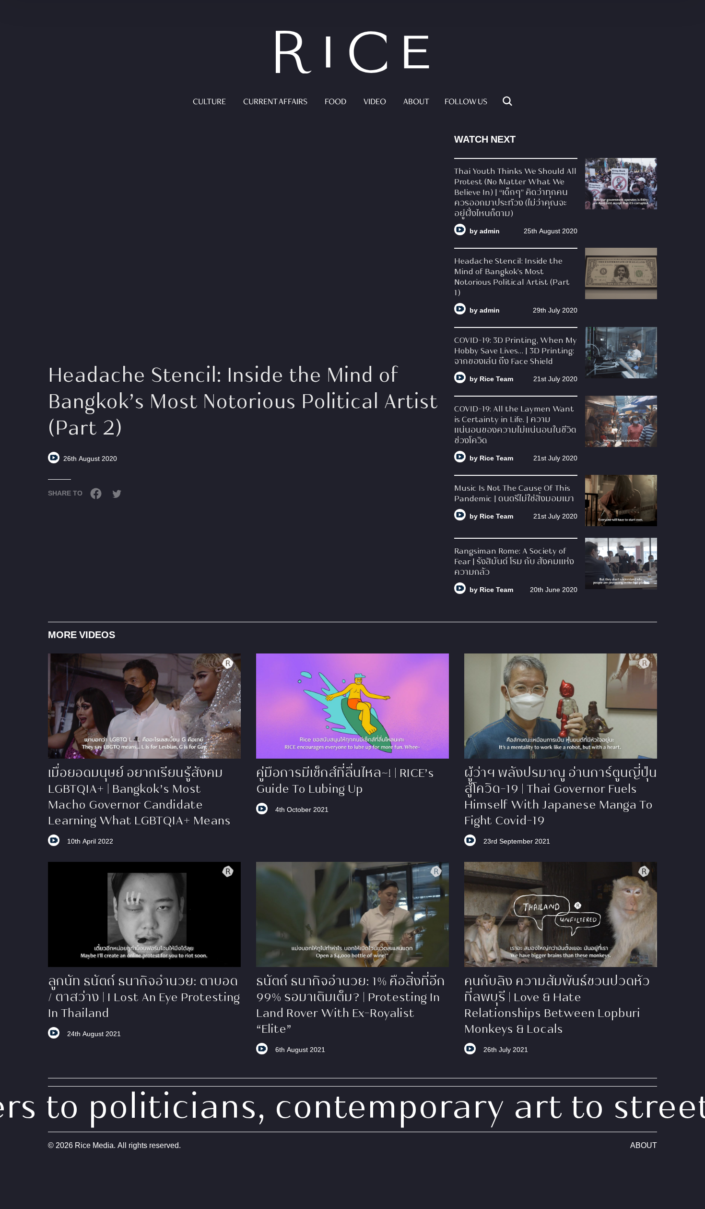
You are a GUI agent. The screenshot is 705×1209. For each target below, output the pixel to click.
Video (375, 102)
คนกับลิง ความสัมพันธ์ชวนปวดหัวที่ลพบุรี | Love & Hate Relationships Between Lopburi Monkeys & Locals (557, 1006)
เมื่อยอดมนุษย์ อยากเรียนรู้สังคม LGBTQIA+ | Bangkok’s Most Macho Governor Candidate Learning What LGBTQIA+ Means (139, 798)
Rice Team (496, 379)
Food (335, 102)
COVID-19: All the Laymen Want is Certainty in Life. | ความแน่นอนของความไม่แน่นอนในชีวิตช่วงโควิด (515, 425)
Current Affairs (275, 102)
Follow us (466, 102)
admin (490, 231)
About (416, 102)
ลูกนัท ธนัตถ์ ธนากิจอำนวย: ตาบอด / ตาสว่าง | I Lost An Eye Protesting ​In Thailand (144, 998)
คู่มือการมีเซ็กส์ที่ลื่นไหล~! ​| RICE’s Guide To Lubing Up (345, 782)
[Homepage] (352, 54)
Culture (209, 102)
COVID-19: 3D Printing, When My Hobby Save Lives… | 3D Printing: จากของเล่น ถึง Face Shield (515, 351)
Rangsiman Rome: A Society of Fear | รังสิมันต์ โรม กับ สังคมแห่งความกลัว (514, 562)
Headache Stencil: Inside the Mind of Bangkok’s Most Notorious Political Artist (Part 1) (512, 277)
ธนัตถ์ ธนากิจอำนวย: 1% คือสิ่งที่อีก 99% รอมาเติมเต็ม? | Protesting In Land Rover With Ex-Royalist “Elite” (350, 1006)
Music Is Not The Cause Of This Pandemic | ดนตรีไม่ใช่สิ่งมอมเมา (514, 494)
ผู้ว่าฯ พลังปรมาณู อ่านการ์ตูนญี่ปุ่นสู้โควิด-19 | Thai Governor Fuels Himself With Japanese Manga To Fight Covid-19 (560, 798)
